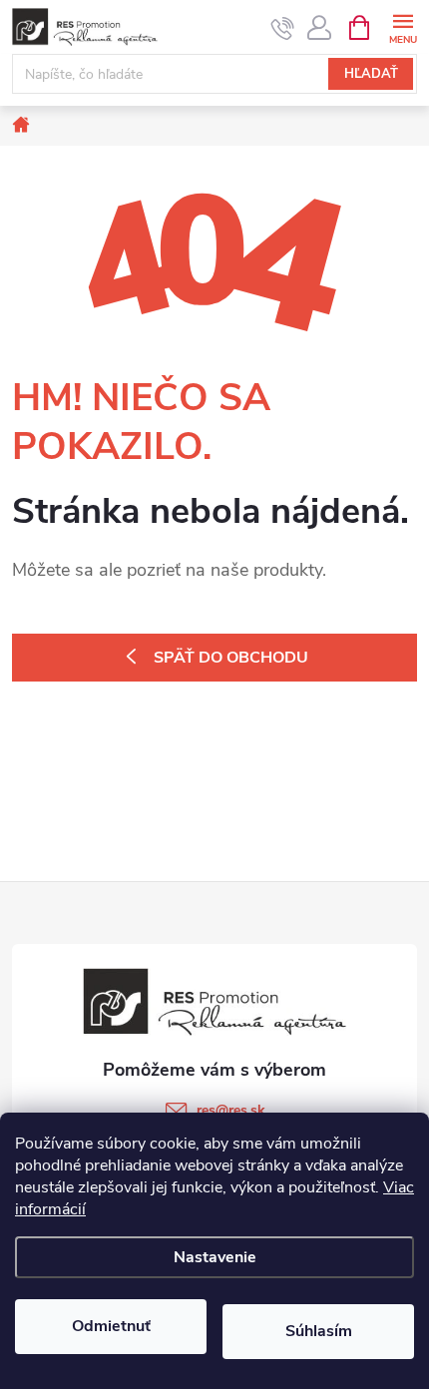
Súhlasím (318, 1331)
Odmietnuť (111, 1326)
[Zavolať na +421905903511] (282, 28)
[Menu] (402, 26)
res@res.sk (231, 1110)
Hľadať (371, 74)
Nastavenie (215, 1257)
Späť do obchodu (231, 658)
